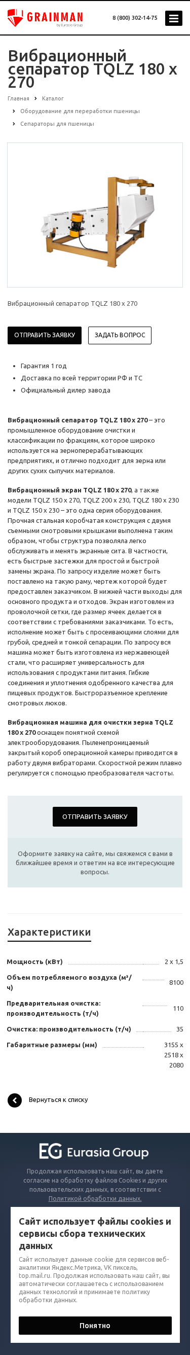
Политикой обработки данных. (95, 1198)
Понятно (95, 1326)
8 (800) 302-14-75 (134, 18)
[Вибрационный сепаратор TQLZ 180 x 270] (95, 214)
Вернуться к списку (58, 1099)
